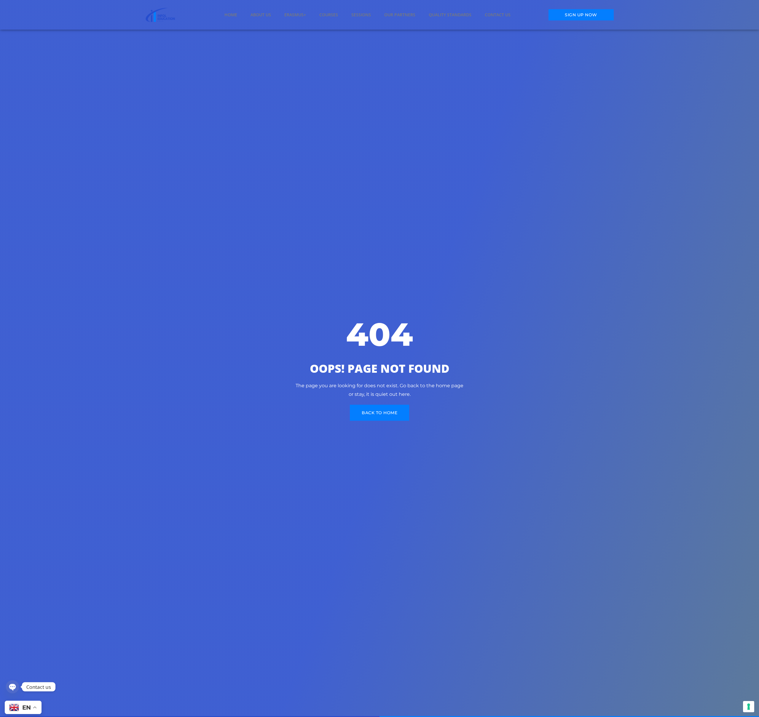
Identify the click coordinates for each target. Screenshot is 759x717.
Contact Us (498, 14)
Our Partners (399, 14)
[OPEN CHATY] (12, 686)
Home (230, 14)
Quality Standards (450, 14)
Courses (328, 14)
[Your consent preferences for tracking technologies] (748, 706)
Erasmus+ (295, 14)
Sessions (361, 14)
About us (261, 14)
